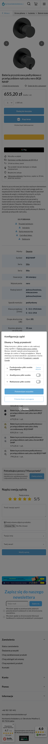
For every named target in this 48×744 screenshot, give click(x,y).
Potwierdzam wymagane (24, 399)
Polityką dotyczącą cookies (27, 349)
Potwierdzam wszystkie (24, 391)
